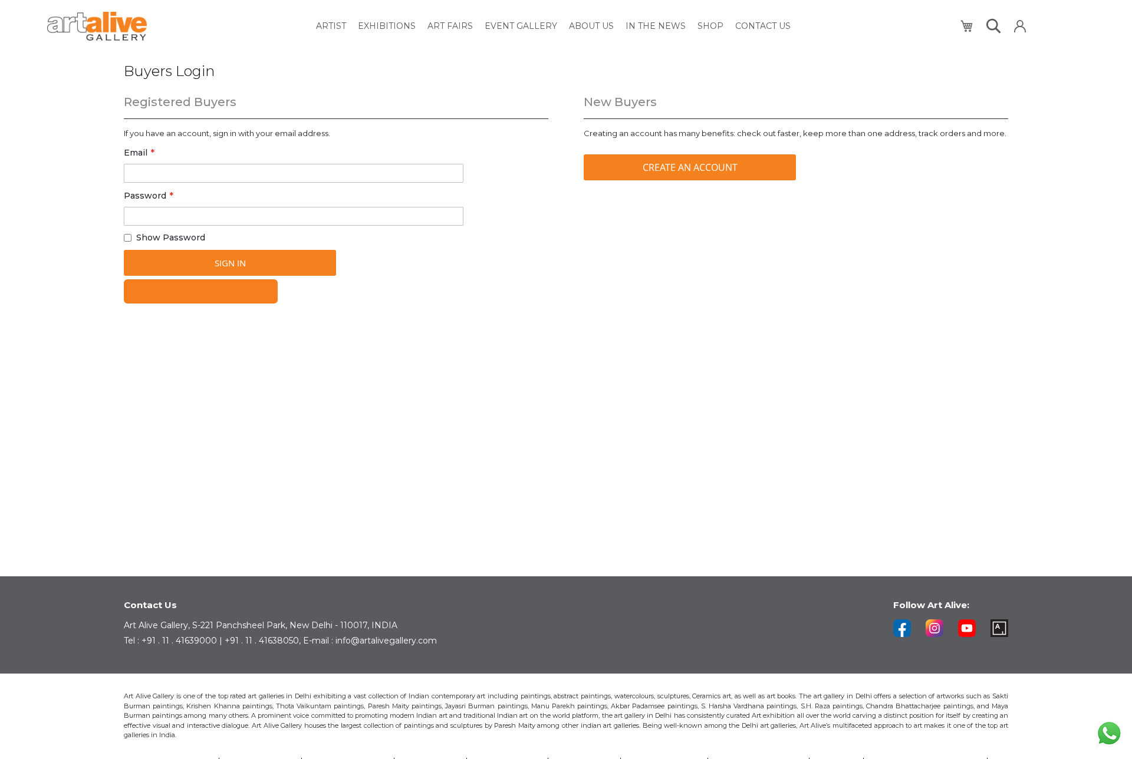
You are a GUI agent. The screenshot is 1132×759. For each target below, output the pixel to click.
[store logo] (97, 26)
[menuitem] (331, 26)
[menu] (553, 26)
